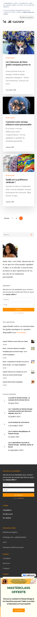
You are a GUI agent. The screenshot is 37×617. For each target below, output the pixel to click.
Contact (6, 568)
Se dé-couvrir (10, 58)
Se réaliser (7, 518)
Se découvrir (8, 514)
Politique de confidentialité (15, 537)
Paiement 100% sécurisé (13, 547)
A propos (6, 558)
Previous (6, 218)
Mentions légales (10, 532)
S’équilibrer (7, 510)
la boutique (21, 332)
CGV (5, 542)
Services (6, 563)
